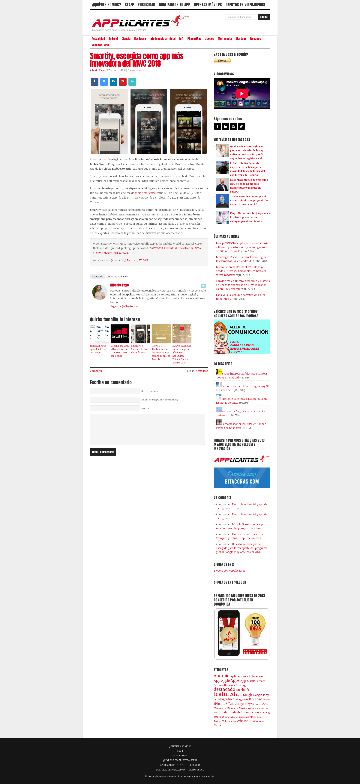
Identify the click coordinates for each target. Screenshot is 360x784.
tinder (260, 716)
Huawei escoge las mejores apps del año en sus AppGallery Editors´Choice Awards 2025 (181, 354)
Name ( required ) (149, 391)
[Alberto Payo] (99, 299)
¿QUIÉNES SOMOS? (106, 5)
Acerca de (97, 276)
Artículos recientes (117, 276)
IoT (181, 39)
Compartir (96, 370)
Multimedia (225, 39)
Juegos (209, 39)
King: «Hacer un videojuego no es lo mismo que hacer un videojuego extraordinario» (250, 217)
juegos (249, 704)
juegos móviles (261, 704)
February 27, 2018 (137, 260)
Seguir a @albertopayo (124, 306)
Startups (241, 39)
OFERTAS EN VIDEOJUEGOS (245, 5)
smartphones (231, 716)
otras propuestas (145, 193)
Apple (225, 680)
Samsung (265, 712)
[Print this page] (132, 84)
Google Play (261, 695)
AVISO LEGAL (196, 769)
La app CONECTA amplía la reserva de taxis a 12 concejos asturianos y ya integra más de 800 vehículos (242, 247)
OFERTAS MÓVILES (208, 5)
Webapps (255, 39)
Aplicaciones (239, 676)
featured (224, 693)
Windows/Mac (100, 45)
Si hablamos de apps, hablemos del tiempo (98, 349)
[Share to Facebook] (94, 84)
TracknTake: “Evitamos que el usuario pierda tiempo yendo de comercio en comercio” (249, 200)
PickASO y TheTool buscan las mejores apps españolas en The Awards (161, 352)
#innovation (182, 248)
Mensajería (220, 708)
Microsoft (232, 708)
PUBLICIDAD (146, 5)
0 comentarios (136, 70)
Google (248, 695)
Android (113, 39)
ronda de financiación (243, 712)
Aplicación (256, 676)
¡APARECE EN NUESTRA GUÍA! (180, 760)
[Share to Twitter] (104, 84)
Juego (239, 703)
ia (215, 699)
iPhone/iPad (194, 39)
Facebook (242, 689)
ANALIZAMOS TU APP (174, 5)
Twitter (218, 721)
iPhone (266, 699)
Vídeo (225, 721)
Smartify (95, 176)
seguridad (219, 716)
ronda (224, 712)
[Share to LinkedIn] (113, 84)
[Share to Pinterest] (123, 84)
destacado (224, 689)
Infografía (224, 699)
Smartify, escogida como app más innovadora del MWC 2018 (136, 59)
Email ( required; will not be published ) (159, 399)
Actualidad (98, 39)
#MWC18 (157, 248)
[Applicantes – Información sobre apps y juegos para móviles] (141, 27)
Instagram (240, 699)
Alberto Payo (97, 70)
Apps (235, 680)
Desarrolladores (224, 685)
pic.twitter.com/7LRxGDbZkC (111, 253)
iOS (251, 699)
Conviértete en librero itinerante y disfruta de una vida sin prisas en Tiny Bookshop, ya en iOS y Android (243, 285)
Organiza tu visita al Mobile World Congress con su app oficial (120, 350)
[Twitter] (203, 286)
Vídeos (232, 721)
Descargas (242, 685)
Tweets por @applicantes (229, 570)
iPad (258, 699)
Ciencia (126, 39)
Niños (251, 708)
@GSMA (196, 248)
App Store (247, 680)
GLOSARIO (194, 765)
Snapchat (244, 716)
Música (243, 708)
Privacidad (260, 708)
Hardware (140, 39)
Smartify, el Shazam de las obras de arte (139, 349)
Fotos (239, 695)
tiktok (253, 716)
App (217, 680)
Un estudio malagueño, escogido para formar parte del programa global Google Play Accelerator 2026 (241, 548)
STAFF (129, 5)
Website (145, 408)
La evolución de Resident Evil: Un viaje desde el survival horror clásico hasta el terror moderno (241, 271)
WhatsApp (244, 720)
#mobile (169, 248)
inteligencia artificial (163, 39)
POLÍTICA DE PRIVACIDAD (170, 769)
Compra (260, 681)
